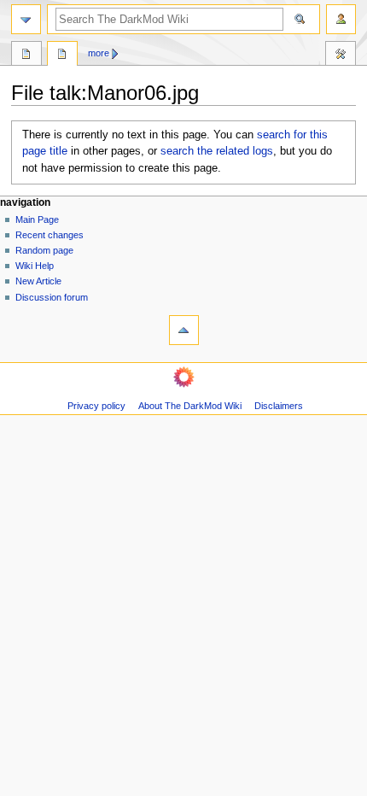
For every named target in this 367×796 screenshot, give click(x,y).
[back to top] (184, 330)
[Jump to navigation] (26, 19)
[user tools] (341, 19)
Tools (340, 55)
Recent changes (49, 235)
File (26, 55)
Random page (44, 250)
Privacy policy (96, 406)
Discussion (62, 55)
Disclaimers (278, 406)
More (98, 53)
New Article (38, 281)
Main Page (37, 219)
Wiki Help (34, 265)
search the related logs (216, 151)
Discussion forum (51, 297)
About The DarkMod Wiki (190, 406)
